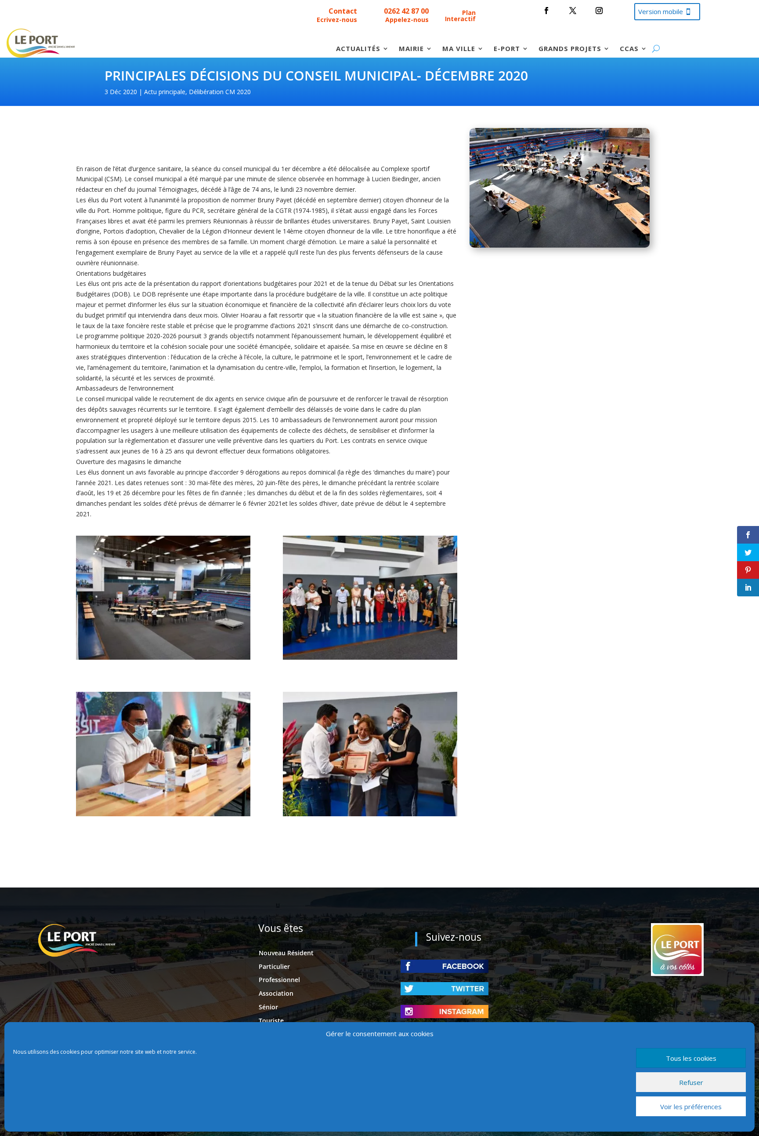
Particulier (274, 966)
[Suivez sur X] (573, 11)
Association (276, 993)
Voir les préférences (691, 1106)
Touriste (271, 1020)
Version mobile (660, 11)
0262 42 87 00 (406, 11)
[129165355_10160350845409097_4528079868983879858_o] (370, 657)
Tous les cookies (691, 1058)
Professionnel (279, 979)
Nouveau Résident (286, 953)
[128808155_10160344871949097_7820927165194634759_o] (163, 657)
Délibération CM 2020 (220, 92)
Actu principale (164, 92)
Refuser (691, 1082)
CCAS (629, 49)
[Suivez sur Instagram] (599, 11)
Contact (343, 11)
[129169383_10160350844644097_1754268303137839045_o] (163, 814)
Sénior (268, 1007)
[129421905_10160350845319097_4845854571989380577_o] (370, 814)
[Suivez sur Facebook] (546, 11)
